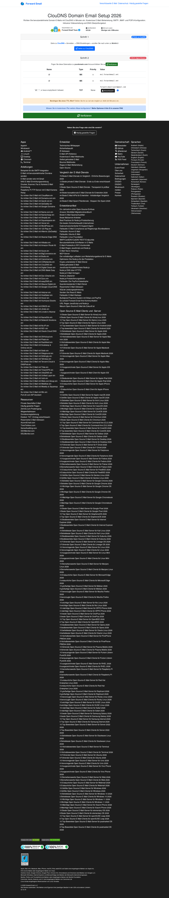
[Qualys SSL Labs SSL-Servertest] (30, 840)
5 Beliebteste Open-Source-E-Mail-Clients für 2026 (83, 334)
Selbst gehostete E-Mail (69, 159)
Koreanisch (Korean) (138, 182)
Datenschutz (123, 3)
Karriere (118, 195)
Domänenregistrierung (30, 414)
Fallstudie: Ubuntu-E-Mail (70, 234)
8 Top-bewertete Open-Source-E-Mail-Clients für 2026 (85, 430)
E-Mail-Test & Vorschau (69, 250)
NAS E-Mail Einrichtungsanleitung (35, 181)
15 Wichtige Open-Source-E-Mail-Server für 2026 (83, 406)
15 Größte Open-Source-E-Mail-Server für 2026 (85, 394)
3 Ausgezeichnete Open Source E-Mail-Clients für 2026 (85, 773)
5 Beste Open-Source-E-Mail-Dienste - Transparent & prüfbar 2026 (84, 188)
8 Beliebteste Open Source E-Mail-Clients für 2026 (83, 436)
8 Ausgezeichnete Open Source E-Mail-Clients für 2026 (85, 461)
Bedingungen (120, 178)
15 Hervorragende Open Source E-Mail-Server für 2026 (84, 451)
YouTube (121, 156)
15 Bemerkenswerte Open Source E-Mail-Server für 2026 (86, 464)
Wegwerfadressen (28, 411)
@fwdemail (122, 151)
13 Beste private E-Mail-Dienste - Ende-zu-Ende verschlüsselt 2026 (85, 183)
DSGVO (118, 181)
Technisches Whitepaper (70, 145)
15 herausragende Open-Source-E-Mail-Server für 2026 (86, 654)
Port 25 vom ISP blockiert (31, 394)
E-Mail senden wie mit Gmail (32, 178)
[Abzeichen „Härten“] (25, 859)
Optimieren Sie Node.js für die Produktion (76, 259)
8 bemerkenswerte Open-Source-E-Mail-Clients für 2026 (86, 676)
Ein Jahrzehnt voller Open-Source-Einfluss (77, 209)
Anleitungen (27, 166)
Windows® (25, 148)
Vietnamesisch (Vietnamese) (136, 212)
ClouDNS (60, 43)
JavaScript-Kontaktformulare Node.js (75, 267)
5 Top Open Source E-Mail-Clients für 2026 (85, 721)
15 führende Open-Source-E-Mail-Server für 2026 (86, 647)
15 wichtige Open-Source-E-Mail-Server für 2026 (83, 602)
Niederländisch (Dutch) (139, 155)
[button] (117, 90)
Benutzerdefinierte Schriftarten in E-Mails (76, 242)
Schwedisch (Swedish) (139, 201)
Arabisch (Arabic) (137, 145)
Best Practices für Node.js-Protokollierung (77, 220)
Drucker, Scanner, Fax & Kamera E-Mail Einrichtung (37, 185)
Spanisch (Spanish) (138, 198)
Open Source (65, 167)
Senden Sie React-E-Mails (70, 292)
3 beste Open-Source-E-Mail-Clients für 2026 (82, 616)
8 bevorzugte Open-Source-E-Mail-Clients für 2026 (86, 699)
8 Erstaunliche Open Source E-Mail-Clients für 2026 (85, 472)
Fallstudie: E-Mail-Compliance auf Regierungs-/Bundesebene (85, 228)
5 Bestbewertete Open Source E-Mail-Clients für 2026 (86, 526)
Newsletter (121, 145)
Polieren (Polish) (137, 189)
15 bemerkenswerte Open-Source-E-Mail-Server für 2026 (86, 670)
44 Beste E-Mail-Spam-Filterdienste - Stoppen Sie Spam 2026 (85, 201)
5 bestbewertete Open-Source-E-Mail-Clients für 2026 (84, 627)
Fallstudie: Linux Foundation (71, 237)
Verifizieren (112, 64)
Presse (118, 192)
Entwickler (65, 141)
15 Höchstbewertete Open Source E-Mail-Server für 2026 (84, 748)
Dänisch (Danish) (137, 152)
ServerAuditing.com (29, 428)
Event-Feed (119, 167)
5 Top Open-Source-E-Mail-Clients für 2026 (86, 425)
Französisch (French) (139, 162)
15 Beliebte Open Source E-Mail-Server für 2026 (86, 480)
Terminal (26, 162)
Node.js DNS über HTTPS (70, 270)
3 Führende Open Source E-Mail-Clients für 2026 (83, 447)
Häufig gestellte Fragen (138, 3)
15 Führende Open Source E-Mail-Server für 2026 (83, 444)
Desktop (26, 156)
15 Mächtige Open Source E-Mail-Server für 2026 (86, 498)
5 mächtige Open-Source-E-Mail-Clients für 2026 (82, 710)
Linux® (26, 153)
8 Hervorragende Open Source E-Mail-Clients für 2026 (86, 455)
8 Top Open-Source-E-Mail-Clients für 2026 (83, 322)
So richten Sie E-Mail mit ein (37, 195)
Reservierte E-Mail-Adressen (32, 419)
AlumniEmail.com (28, 422)
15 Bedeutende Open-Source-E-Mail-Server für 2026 (86, 378)
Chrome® (27, 159)
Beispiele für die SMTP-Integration (35, 170)
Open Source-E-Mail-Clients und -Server (80, 310)
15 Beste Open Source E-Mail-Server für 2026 (84, 508)
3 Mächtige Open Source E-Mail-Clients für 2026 (86, 504)
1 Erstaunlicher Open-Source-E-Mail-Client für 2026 (84, 390)
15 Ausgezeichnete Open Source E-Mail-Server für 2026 (86, 458)
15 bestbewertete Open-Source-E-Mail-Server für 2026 (85, 624)
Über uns (118, 170)
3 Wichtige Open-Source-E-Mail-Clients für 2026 (83, 408)
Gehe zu (140, 37)
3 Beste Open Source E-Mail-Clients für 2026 (83, 511)
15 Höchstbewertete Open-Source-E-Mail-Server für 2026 (85, 338)
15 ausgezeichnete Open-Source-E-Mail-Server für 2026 (85, 663)
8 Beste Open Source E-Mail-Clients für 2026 (84, 813)
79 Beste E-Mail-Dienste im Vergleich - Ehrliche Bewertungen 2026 (85, 177)
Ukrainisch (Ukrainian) (139, 208)
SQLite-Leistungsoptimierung (71, 289)
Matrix (120, 153)
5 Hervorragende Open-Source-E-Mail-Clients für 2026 (84, 363)
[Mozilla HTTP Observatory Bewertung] (50, 840)
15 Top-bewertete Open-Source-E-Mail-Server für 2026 (85, 325)
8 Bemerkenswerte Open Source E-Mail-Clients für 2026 (86, 467)
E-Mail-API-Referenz (68, 153)
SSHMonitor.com (27, 430)
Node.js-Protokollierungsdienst (72, 278)
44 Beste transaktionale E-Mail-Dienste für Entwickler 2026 (84, 192)
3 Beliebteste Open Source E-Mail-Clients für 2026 (85, 796)
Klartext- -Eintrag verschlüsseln (35, 417)
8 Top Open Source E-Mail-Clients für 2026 (84, 818)
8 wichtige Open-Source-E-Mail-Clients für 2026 (83, 605)
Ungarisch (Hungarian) (139, 169)
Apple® (24, 145)
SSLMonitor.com (27, 433)
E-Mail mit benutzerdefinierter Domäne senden (36, 174)
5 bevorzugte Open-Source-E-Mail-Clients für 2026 (84, 598)
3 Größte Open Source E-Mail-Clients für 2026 (82, 791)
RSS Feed (121, 159)
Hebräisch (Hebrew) (138, 167)
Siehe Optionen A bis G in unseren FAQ (107, 108)
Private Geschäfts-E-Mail (31, 403)
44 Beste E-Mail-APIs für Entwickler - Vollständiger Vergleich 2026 (84, 196)
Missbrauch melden (119, 188)
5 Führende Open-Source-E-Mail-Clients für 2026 (86, 353)
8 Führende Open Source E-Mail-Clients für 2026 (83, 757)
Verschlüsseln (108, 90)
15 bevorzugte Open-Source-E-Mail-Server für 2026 (84, 593)
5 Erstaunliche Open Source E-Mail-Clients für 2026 (85, 785)
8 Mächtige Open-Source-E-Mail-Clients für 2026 (83, 414)
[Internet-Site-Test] (32, 847)
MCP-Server (65, 253)
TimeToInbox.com (28, 425)
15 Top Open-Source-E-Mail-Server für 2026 (83, 320)
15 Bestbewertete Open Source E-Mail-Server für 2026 (85, 439)
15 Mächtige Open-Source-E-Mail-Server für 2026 (83, 411)
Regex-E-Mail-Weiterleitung (71, 165)
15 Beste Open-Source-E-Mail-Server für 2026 (83, 314)
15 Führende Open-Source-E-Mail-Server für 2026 (84, 349)
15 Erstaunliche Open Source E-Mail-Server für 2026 (85, 469)
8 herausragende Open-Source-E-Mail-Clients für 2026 (86, 659)
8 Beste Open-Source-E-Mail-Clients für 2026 (83, 317)
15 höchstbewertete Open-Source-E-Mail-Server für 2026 (85, 637)
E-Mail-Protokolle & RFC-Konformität (75, 245)
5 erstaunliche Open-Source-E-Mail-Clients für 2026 (85, 582)
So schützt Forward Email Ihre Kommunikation (78, 300)
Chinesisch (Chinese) (139, 148)
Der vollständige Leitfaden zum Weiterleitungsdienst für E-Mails (85, 256)
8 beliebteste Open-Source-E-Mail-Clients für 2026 (86, 633)
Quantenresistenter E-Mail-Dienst (73, 284)
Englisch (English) (137, 157)
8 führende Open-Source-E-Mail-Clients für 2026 (86, 649)
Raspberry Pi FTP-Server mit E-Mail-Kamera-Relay (39, 191)
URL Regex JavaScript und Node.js (74, 303)
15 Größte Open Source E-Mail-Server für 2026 (84, 475)
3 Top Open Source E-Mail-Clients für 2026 (83, 516)
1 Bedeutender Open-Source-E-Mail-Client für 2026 (85, 381)
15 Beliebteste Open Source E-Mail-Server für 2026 (85, 530)
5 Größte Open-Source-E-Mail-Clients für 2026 (84, 397)
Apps (23, 141)
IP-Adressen (65, 151)
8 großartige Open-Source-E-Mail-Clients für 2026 (83, 588)
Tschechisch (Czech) (138, 150)
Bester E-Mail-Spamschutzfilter (72, 214)
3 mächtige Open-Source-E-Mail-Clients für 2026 (85, 611)
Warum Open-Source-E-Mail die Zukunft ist (77, 306)
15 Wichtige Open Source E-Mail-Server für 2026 (85, 487)
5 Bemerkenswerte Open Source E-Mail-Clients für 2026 (85, 780)
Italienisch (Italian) (137, 177)
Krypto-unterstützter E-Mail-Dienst (73, 262)
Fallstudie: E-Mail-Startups (70, 295)
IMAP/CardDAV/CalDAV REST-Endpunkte (77, 239)
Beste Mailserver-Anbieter (70, 217)
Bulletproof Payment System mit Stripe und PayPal (80, 298)
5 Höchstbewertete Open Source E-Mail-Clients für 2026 (86, 752)
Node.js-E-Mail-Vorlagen (70, 273)
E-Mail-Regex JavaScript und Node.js (75, 248)
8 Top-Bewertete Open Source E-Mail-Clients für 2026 (86, 828)
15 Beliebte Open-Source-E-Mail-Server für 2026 (84, 400)
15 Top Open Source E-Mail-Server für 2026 (83, 514)
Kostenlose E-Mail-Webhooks (72, 156)
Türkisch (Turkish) (137, 206)
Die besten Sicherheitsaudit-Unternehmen (77, 223)
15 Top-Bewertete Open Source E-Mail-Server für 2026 (85, 726)
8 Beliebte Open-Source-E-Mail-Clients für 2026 (84, 403)
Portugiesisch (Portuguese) (136, 192)
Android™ (27, 151)
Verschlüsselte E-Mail (108, 3)
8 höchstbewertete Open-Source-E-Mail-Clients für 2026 (85, 642)
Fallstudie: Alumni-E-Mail (70, 231)
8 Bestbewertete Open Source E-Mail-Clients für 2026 (85, 539)
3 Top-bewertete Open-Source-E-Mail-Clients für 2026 (85, 328)
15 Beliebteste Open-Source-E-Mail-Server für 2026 (83, 331)
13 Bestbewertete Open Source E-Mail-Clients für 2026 (86, 442)
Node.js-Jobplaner (67, 275)
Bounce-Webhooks (67, 162)
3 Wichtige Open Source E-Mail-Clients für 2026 (85, 493)
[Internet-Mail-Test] (57, 847)
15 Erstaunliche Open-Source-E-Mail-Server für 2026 (85, 385)
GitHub (120, 148)
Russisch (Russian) (138, 196)
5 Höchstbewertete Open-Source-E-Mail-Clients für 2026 (85, 343)
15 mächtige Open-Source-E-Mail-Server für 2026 (86, 608)
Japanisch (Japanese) (139, 179)
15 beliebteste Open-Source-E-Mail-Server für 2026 (86, 630)
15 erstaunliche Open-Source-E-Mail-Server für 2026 (82, 681)
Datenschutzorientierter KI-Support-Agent (76, 225)
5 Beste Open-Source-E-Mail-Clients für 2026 (83, 419)
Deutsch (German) (138, 165)
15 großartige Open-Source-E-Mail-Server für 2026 (83, 586)
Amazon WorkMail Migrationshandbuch (76, 212)
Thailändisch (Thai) (138, 203)
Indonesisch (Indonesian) (135, 173)
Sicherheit (119, 173)
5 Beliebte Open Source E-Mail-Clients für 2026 (86, 483)
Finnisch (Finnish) (137, 160)
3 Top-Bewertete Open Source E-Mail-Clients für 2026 (84, 731)
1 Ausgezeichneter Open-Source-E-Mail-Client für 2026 (84, 374)
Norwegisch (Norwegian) (135, 185)
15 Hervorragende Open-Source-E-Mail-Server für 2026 (85, 357)
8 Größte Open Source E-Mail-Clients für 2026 (84, 478)
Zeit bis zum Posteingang (31, 408)
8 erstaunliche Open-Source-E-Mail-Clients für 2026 (82, 687)
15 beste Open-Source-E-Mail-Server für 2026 (82, 613)
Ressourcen (27, 399)
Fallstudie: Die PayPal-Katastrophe (74, 281)
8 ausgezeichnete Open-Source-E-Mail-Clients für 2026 (85, 666)
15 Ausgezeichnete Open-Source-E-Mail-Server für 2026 (85, 368)
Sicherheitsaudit (66, 148)
